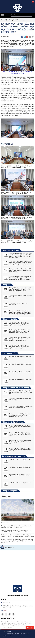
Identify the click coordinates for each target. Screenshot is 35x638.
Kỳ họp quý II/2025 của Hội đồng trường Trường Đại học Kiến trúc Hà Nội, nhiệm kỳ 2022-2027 (16, 166)
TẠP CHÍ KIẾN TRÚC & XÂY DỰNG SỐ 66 (19, 459)
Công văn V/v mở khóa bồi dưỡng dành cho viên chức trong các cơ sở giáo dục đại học (20, 392)
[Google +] (9, 614)
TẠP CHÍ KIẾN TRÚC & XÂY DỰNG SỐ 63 (19, 482)
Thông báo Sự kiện (9, 319)
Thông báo (6, 285)
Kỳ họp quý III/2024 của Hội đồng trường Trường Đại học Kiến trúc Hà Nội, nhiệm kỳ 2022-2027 (16, 241)
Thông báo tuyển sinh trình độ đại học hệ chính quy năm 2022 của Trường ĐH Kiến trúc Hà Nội (16, 526)
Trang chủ (4, 20)
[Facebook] (2, 614)
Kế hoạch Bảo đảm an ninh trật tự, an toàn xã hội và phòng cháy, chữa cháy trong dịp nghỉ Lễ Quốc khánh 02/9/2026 (20, 289)
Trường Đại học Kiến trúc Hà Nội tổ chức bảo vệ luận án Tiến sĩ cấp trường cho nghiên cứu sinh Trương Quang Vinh (17, 535)
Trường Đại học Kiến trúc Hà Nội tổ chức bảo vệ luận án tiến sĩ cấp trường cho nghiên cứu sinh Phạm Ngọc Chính (19, 331)
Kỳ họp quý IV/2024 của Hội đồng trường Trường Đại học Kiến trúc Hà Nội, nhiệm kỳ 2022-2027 (16, 218)
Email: (4, 610)
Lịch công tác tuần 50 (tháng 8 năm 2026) (20, 379)
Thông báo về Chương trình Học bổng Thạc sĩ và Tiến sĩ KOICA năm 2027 (20, 407)
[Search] (30, 15)
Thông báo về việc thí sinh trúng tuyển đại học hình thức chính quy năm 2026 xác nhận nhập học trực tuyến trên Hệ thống (20, 278)
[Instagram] (13, 614)
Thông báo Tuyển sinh (10, 250)
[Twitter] (6, 614)
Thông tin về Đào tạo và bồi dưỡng (15, 388)
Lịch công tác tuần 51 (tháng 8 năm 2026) (20, 372)
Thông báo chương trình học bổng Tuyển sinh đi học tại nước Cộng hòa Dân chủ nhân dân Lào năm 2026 (20, 415)
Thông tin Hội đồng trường (16, 20)
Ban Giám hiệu (5, 523)
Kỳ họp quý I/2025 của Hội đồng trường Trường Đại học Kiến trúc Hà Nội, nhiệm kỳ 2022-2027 (16, 193)
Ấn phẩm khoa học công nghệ (13, 456)
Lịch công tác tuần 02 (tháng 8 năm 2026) (20, 356)
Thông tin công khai (10, 491)
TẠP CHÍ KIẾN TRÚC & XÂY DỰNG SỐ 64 (19, 475)
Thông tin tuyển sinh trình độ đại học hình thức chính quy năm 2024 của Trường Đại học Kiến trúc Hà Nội (16, 531)
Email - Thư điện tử (9, 547)
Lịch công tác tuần (9, 353)
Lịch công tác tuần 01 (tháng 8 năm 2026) (20, 364)
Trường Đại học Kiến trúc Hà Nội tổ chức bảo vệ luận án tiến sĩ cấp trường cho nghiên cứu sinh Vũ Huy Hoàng (19, 347)
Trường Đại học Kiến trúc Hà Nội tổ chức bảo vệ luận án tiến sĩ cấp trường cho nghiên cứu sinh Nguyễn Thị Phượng (19, 324)
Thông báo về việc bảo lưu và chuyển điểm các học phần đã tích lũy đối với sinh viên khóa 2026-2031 (20, 270)
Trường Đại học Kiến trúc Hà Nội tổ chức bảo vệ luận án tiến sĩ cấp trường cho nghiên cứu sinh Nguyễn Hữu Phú (19, 339)
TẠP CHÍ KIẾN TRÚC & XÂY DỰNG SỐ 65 (19, 467)
